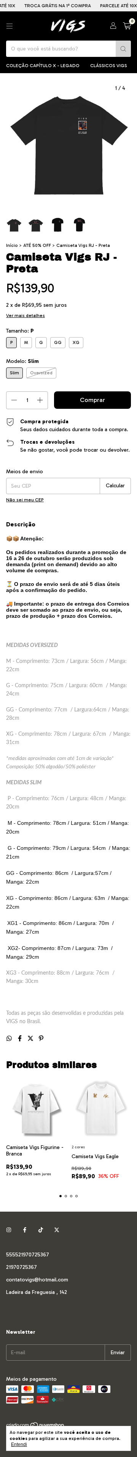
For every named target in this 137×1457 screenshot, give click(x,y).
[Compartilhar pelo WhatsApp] (10, 1038)
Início (12, 245)
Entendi (19, 1444)
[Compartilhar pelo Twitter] (31, 1038)
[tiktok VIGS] (40, 1230)
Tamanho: (20, 331)
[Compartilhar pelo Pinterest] (41, 1038)
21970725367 (21, 1267)
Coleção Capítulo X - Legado (43, 65)
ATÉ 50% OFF (37, 245)
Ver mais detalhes (25, 315)
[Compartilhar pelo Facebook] (20, 1038)
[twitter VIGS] (56, 1230)
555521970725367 (27, 1254)
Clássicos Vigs (108, 65)
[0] (127, 26)
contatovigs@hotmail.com (37, 1279)
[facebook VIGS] (24, 1230)
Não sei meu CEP (25, 499)
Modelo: (22, 361)
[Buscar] (123, 49)
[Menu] (9, 26)
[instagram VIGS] (8, 1230)
